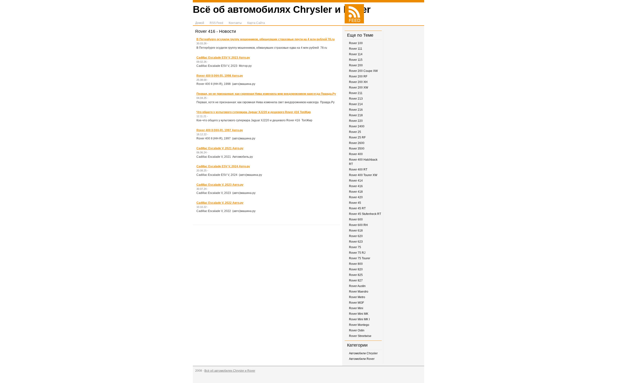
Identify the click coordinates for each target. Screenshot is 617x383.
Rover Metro (357, 297)
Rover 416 (356, 186)
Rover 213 (356, 98)
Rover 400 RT (358, 169)
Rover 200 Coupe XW (363, 71)
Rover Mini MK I (359, 319)
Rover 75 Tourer (359, 258)
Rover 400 (356, 154)
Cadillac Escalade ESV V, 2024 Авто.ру (223, 166)
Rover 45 (355, 203)
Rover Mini (356, 308)
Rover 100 (356, 43)
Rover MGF (356, 302)
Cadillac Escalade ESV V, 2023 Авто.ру (223, 57)
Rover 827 (356, 280)
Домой (199, 23)
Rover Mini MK (358, 313)
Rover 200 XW (358, 87)
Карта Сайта (256, 23)
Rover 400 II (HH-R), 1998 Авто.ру (219, 75)
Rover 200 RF (358, 76)
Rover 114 (355, 54)
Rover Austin (357, 286)
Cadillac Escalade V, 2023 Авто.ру (219, 184)
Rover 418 (356, 191)
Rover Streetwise (360, 336)
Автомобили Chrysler (363, 353)
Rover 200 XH (358, 82)
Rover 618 (356, 230)
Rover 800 (356, 264)
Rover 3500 (356, 148)
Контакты (235, 23)
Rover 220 (356, 121)
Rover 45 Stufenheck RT (365, 214)
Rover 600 (356, 219)
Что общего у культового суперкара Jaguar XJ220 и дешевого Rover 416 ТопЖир (253, 112)
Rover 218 (356, 115)
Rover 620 (356, 236)
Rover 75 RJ (357, 252)
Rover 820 (356, 269)
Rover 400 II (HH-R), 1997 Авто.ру (219, 130)
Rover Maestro (358, 291)
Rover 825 (356, 275)
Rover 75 (355, 247)
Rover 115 (355, 60)
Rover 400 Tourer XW (363, 175)
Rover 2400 (356, 126)
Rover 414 (356, 180)
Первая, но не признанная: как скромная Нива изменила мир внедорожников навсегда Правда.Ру (266, 94)
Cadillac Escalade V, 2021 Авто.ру (219, 148)
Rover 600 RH (358, 225)
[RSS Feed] (354, 22)
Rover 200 (356, 65)
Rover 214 (356, 104)
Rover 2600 (356, 143)
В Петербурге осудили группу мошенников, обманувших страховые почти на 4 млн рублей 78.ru (265, 39)
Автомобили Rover (362, 359)
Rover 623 (356, 241)
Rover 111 (355, 48)
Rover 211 (355, 93)
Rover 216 (356, 109)
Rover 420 (356, 197)
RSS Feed (216, 23)
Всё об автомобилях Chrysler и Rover (282, 9)
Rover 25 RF (357, 137)
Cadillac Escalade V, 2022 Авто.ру (219, 203)
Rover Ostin (356, 330)
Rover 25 (355, 132)
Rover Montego (359, 325)
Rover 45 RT (357, 208)
